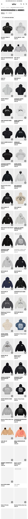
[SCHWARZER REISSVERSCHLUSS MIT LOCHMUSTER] (20, 410)
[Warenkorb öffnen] (26, 4)
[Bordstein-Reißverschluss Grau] (7, 410)
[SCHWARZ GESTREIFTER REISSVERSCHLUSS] (7, 368)
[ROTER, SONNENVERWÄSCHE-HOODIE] (20, 432)
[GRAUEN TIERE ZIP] (7, 346)
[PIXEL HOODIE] (20, 475)
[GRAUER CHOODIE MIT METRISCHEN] (20, 111)
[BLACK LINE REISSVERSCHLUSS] (7, 49)
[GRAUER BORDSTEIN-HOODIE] (7, 390)
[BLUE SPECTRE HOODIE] (7, 475)
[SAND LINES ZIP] (7, 432)
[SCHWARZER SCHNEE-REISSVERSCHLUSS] (7, 240)
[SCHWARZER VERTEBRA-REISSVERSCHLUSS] (20, 90)
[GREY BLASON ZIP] (7, 262)
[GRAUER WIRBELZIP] (7, 90)
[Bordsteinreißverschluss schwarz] (7, 176)
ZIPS (6, 13)
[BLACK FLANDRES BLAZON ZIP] (7, 133)
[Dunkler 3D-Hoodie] (7, 496)
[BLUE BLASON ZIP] (7, 283)
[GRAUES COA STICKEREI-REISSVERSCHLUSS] (20, 219)
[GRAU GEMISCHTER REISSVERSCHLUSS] (20, 176)
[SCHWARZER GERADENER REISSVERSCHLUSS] (7, 155)
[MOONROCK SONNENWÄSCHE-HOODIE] (7, 454)
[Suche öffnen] (21, 4)
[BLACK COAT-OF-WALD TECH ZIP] (7, 219)
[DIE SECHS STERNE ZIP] (7, 28)
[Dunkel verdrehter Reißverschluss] (20, 454)
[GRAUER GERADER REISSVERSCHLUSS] (20, 155)
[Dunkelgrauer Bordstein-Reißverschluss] (7, 303)
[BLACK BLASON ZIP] (20, 262)
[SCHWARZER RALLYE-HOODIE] (20, 283)
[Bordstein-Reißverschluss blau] (20, 496)
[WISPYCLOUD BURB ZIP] (20, 303)
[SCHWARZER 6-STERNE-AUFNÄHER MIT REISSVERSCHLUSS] (20, 240)
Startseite (3, 7)
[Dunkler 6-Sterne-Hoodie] (20, 390)
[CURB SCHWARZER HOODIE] (7, 111)
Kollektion (8, 7)
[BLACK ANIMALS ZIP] (7, 198)
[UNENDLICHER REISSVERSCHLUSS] (20, 133)
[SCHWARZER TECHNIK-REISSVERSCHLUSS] (20, 368)
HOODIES (10, 13)
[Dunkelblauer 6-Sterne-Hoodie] (20, 325)
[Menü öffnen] (1, 4)
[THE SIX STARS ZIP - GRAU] (20, 28)
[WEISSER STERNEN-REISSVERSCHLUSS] (7, 325)
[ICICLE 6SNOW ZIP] (20, 198)
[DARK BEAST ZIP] (20, 69)
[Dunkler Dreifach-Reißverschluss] (20, 346)
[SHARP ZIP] (7, 69)
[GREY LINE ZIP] (20, 49)
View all (3, 13)
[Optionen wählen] (12, 34)
